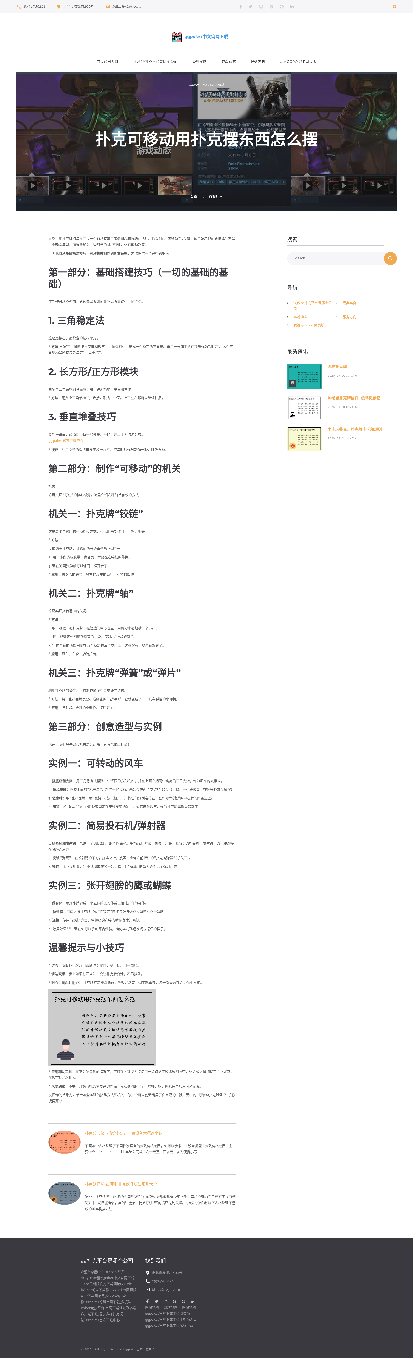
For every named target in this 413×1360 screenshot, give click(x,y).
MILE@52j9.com (126, 6)
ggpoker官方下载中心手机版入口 (171, 1320)
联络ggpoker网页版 (298, 62)
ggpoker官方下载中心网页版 (167, 1314)
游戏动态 (228, 62)
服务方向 (257, 62)
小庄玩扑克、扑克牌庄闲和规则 (355, 429)
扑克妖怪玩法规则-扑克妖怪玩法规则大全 (121, 1184)
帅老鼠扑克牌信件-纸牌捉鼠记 (354, 398)
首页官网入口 (107, 62)
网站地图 (152, 1308)
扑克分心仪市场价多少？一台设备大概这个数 (123, 1133)
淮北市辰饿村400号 (78, 6)
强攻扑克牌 (337, 367)
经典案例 (199, 62)
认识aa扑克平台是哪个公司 (155, 62)
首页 (193, 197)
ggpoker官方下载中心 (140, 1349)
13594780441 (34, 6)
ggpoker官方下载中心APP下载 (169, 1326)
